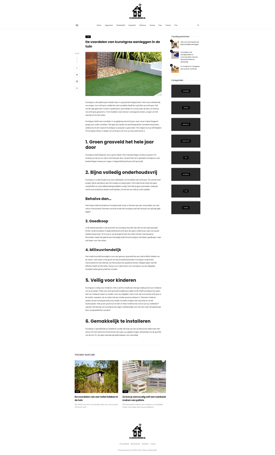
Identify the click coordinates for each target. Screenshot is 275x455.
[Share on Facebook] (77, 68)
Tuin (176, 25)
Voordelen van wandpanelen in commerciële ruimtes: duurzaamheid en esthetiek (189, 57)
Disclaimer (145, 444)
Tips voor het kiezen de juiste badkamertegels (189, 43)
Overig (152, 25)
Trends (168, 25)
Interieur (142, 25)
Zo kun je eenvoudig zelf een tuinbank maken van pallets (144, 398)
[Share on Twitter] (77, 75)
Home (99, 25)
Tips (160, 25)
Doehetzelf (121, 25)
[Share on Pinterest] (77, 81)
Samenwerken (135, 444)
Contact (152, 444)
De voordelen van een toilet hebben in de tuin (96, 398)
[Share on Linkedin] (77, 88)
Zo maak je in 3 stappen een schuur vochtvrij (190, 67)
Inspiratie (132, 25)
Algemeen (109, 25)
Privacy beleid (124, 444)
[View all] (185, 91)
